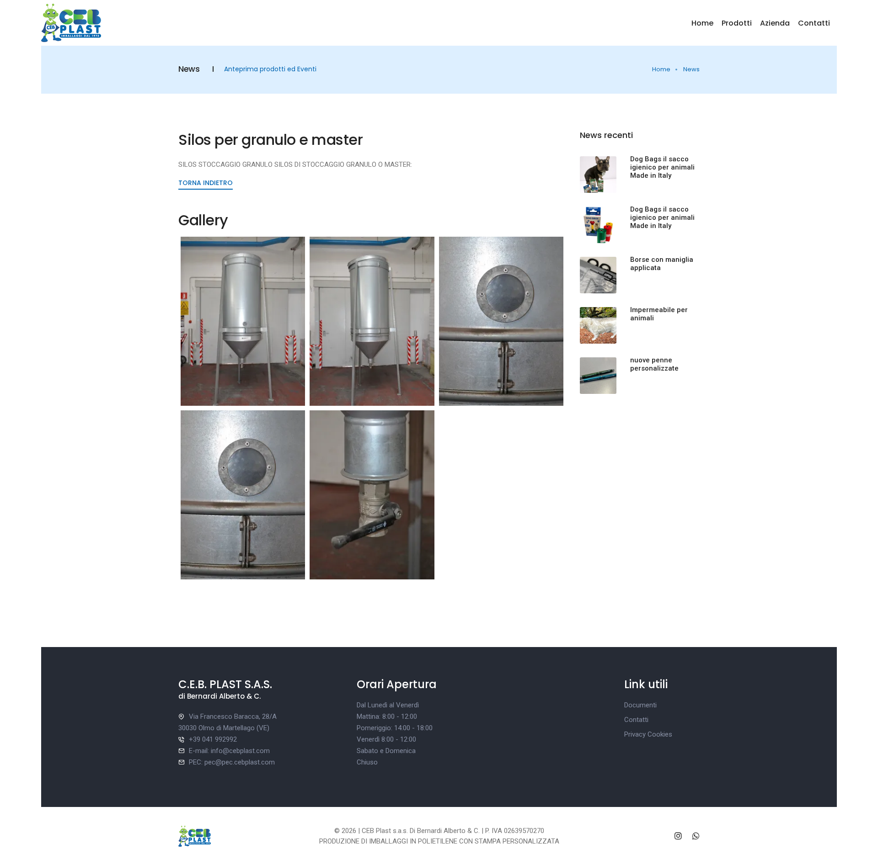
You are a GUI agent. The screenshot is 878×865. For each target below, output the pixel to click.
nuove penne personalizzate (654, 364)
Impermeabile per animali (659, 314)
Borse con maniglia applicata (661, 263)
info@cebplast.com (240, 751)
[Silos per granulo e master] (243, 321)
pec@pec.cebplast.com (239, 762)
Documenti (640, 705)
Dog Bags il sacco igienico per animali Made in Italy (662, 167)
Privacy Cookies (648, 734)
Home (702, 23)
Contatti (814, 23)
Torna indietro (205, 182)
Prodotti (737, 23)
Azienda (775, 23)
